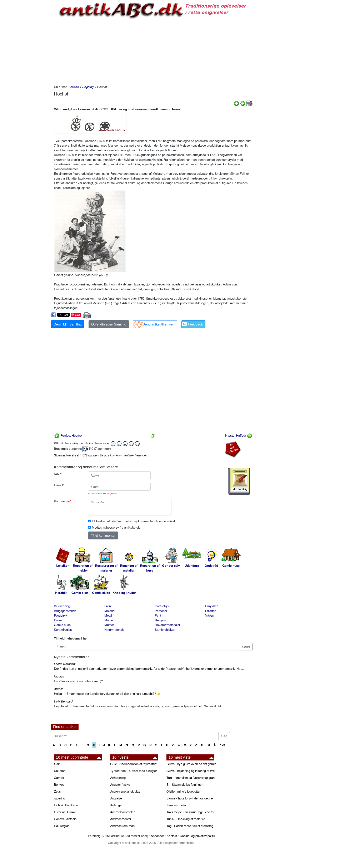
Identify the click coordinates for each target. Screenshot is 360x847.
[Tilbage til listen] (152, 435)
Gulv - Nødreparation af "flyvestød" (133, 764)
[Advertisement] (33, 63)
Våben (209, 615)
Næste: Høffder (236, 435)
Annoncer (157, 835)
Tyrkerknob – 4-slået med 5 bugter (133, 770)
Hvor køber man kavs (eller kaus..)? (78, 681)
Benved (59, 784)
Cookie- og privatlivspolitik (197, 835)
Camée (59, 777)
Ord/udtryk (162, 606)
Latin (107, 606)
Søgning (88, 86)
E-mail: (59, 485)
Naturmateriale (114, 629)
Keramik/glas (63, 629)
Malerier (109, 610)
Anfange (115, 805)
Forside (74, 86)
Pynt (158, 615)
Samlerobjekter (165, 629)
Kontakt (172, 835)
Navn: (58, 473)
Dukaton (59, 770)
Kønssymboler (176, 805)
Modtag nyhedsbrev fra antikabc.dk (116, 527)
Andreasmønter (120, 819)
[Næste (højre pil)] (243, 103)
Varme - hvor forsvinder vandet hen (190, 798)
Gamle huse (62, 624)
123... (224, 745)
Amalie (58, 688)
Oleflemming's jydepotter (183, 791)
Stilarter (210, 610)
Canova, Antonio (65, 819)
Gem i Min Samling (68, 324)
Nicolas (59, 676)
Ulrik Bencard (63, 701)
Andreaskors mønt (122, 825)
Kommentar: (63, 501)
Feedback (195, 324)
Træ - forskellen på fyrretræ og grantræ (192, 777)
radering (59, 798)
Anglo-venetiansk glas (125, 791)
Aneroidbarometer (122, 812)
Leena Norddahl (64, 663)
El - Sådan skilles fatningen (184, 784)
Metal (108, 615)
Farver (58, 620)
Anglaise (116, 798)
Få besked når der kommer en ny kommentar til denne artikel (133, 521)
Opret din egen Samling (108, 324)
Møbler (109, 620)
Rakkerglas (62, 825)
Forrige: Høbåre (71, 435)
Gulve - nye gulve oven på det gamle (191, 764)
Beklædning (62, 606)
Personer (161, 610)
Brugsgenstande (65, 610)
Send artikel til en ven (159, 324)
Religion (160, 620)
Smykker (211, 606)
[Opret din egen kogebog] (238, 481)
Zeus (57, 791)
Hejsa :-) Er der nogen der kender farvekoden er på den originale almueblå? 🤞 (107, 693)
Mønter (109, 624)
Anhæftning (118, 777)
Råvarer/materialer (167, 624)
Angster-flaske (120, 784)
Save (77, 314)
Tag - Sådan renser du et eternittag (189, 825)
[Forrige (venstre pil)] (236, 103)
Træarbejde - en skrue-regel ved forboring (192, 812)
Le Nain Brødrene (66, 805)
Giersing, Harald (65, 812)
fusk (57, 764)
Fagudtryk (61, 615)
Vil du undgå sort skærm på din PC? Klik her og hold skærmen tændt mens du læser (117, 109)
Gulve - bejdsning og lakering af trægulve (192, 770)
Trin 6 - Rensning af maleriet (185, 819)
